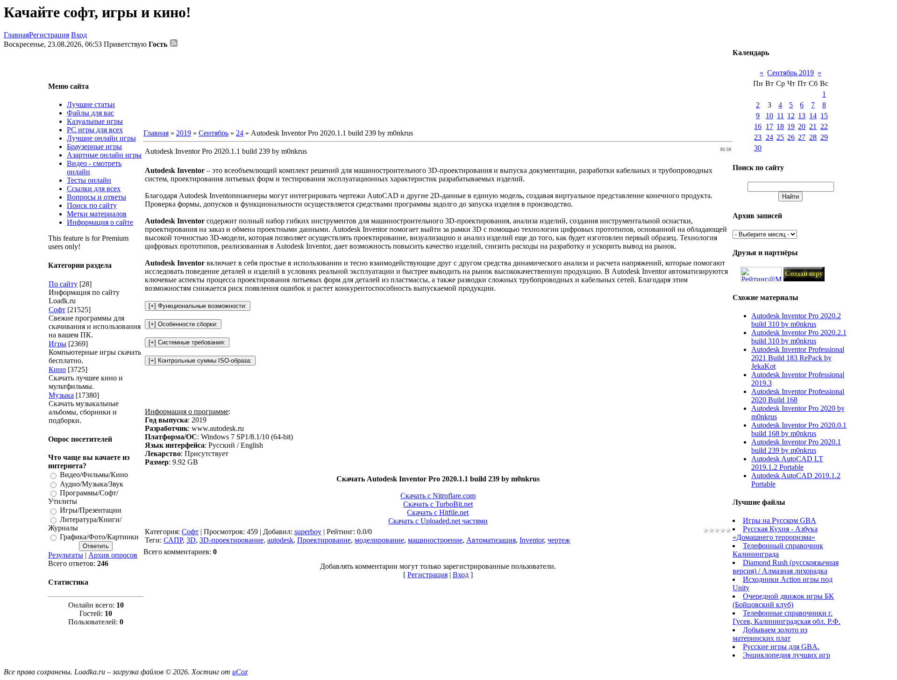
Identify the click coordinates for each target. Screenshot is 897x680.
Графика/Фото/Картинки (99, 537)
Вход (79, 35)
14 (813, 116)
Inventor (532, 540)
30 (758, 148)
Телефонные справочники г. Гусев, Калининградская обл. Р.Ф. (786, 617)
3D (191, 540)
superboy (307, 532)
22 (824, 126)
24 (239, 133)
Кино (57, 369)
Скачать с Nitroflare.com (438, 496)
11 (780, 116)
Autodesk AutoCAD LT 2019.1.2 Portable (787, 463)
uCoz (240, 672)
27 (801, 137)
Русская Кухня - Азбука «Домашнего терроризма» (775, 533)
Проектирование (324, 540)
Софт (57, 310)
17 (769, 126)
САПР (173, 540)
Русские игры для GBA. (781, 647)
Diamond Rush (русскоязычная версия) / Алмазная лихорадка (786, 566)
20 (801, 126)
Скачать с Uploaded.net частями (438, 521)
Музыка (61, 395)
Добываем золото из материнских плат (770, 634)
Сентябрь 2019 (790, 73)
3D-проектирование (231, 540)
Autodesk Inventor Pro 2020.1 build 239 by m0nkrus (796, 446)
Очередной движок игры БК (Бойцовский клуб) (783, 600)
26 (791, 137)
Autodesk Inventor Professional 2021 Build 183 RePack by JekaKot (797, 357)
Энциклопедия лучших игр (786, 655)
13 (801, 116)
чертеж (559, 540)
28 (813, 137)
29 (824, 137)
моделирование (379, 540)
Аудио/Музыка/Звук (91, 484)
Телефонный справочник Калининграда (778, 550)
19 (791, 126)
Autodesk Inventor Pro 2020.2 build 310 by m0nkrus (796, 320)
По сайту (63, 284)
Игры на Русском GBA (779, 520)
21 (813, 126)
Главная (16, 35)
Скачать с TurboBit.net (438, 504)
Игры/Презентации (90, 511)
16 (758, 126)
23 (758, 137)
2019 (183, 133)
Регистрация (49, 35)
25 (780, 137)
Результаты (65, 555)
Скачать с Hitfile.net (438, 512)
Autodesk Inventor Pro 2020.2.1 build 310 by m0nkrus (799, 337)
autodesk (280, 540)
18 (780, 126)
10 (769, 116)
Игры (57, 344)
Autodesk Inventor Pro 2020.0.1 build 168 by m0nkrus (799, 429)
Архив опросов (112, 555)
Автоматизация (491, 540)
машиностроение (435, 540)
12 (791, 116)
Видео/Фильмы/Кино (94, 475)
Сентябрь (213, 133)
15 (824, 116)
